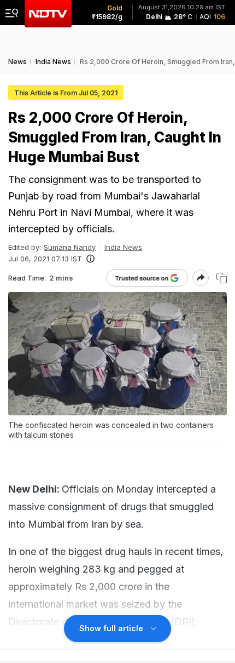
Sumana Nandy (70, 247)
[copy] (221, 278)
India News (123, 247)
